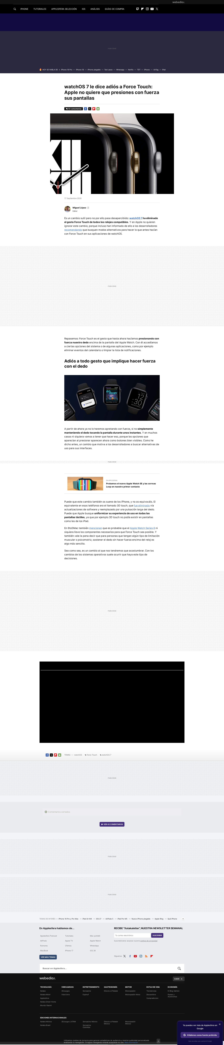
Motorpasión (130, 991)
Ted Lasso (108, 70)
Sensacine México (90, 1022)
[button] (81, 207)
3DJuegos (65, 991)
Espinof (86, 994)
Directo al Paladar (111, 991)
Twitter (156, 8)
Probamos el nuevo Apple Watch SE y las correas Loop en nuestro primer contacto (131, 485)
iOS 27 (99, 919)
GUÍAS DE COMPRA (114, 9)
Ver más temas (48, 957)
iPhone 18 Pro (66, 70)
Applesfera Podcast (48, 936)
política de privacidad (148, 941)
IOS (83, 9)
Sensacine (87, 991)
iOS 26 (93, 950)
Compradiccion (152, 998)
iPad (164, 70)
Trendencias (151, 991)
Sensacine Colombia (87, 1026)
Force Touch (92, 755)
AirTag (155, 70)
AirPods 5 (110, 919)
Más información (131, 1042)
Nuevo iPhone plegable (141, 919)
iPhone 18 (80, 70)
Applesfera (44, 998)
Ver (113, 824)
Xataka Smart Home (48, 1002)
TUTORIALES (39, 9)
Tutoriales (69, 936)
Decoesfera (151, 994)
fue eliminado (142, 505)
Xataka (43, 991)
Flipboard (142, 8)
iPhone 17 (69, 950)
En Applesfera (111, 480)
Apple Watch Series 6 (142, 528)
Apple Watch (95, 941)
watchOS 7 (135, 218)
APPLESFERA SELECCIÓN (64, 9)
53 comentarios (74, 109)
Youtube (152, 8)
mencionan (95, 528)
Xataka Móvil (45, 994)
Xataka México (46, 1022)
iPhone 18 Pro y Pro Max (69, 919)
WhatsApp (94, 946)
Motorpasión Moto (132, 994)
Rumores (44, 946)
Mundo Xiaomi (46, 1005)
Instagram (147, 8)
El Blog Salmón (174, 991)
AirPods (43, 941)
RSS (146, 956)
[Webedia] (178, 2)
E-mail (98, 108)
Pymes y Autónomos (172, 995)
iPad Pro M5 (123, 919)
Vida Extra (65, 994)
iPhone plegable (94, 70)
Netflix (130, 70)
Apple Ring (159, 919)
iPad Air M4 (87, 919)
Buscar (179, 968)
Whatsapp (120, 70)
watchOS (78, 755)
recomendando (73, 229)
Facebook (85, 108)
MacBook (44, 950)
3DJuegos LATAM (68, 1022)
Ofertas (68, 946)
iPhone (147, 70)
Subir (176, 979)
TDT (138, 70)
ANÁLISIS (95, 9)
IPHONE (24, 9)
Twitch (137, 8)
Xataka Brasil (45, 1025)
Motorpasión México (130, 1023)
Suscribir (157, 935)
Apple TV (69, 941)
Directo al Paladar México (111, 1023)
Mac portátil (95, 936)
